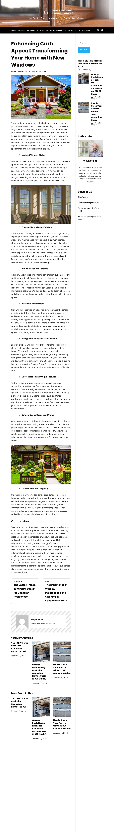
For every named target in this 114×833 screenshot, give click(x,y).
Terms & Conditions (58, 30)
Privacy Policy (74, 30)
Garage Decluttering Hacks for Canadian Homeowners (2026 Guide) (39, 671)
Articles (21, 30)
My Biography (32, 30)
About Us (44, 30)
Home (13, 30)
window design (42, 262)
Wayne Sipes (41, 71)
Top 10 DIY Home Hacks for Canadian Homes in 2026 (19, 647)
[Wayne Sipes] (22, 621)
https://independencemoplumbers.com (43, 623)
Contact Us (86, 30)
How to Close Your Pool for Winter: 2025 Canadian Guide (62, 669)
